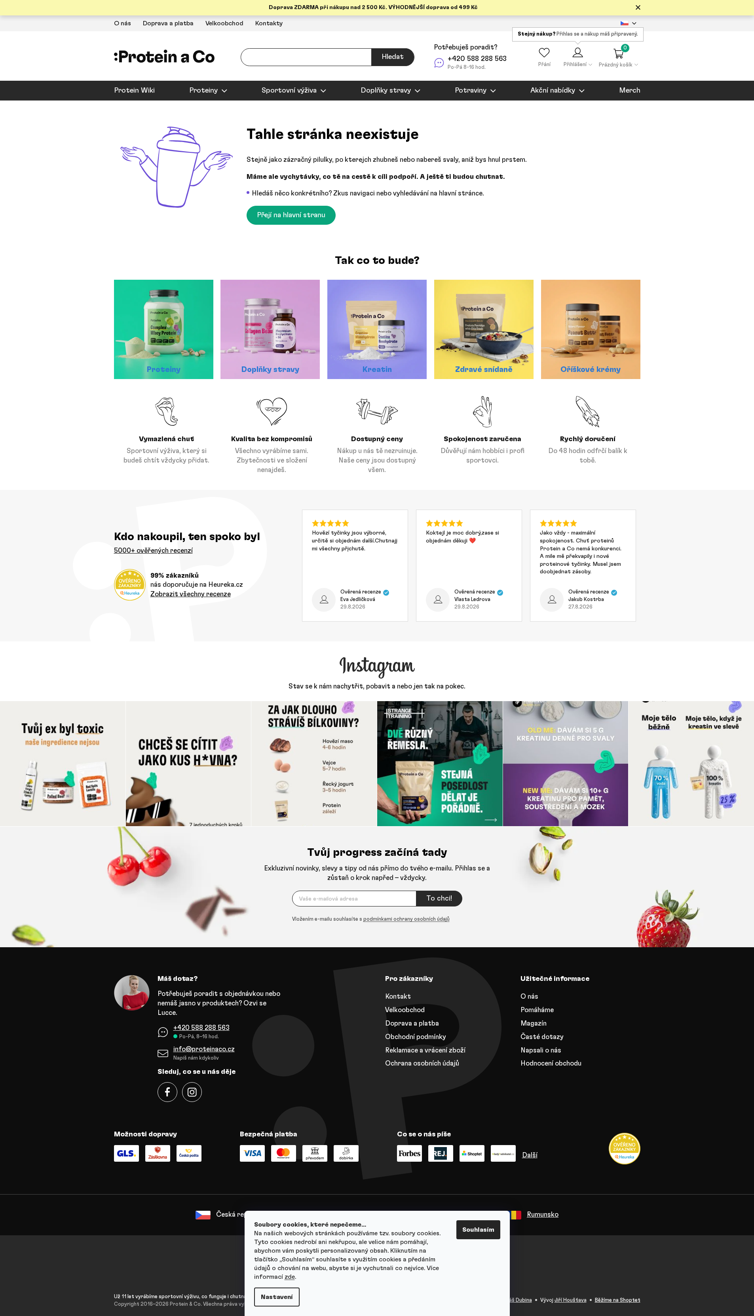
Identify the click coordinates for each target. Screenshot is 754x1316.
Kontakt (398, 996)
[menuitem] (134, 91)
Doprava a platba (168, 23)
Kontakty (269, 23)
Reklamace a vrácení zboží (425, 1050)
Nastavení (277, 1297)
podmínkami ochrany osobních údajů (406, 919)
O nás (122, 23)
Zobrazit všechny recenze (190, 594)
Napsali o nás (540, 1050)
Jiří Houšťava (571, 1300)
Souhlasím (478, 1230)
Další (529, 1155)
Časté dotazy (542, 1036)
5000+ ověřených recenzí (153, 550)
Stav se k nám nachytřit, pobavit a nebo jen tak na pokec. (377, 686)
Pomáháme (537, 1010)
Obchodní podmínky (415, 1036)
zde (290, 1277)
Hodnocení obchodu (550, 1063)
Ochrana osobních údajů (422, 1063)
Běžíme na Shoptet (617, 1300)
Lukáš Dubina (516, 1300)
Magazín (533, 1023)
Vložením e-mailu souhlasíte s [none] (371, 919)
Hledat (393, 57)
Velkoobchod (224, 23)
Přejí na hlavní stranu (291, 215)
